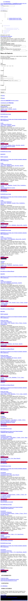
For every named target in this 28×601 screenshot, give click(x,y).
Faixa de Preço (4, 76)
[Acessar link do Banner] (3, 95)
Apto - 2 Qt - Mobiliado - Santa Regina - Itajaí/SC (11, 282)
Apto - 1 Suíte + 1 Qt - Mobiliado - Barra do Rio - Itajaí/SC (13, 239)
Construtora (3, 89)
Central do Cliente (4, 578)
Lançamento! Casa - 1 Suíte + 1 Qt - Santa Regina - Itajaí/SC (14, 552)
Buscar (2, 92)
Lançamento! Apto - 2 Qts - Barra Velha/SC (10, 474)
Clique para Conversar (5, 105)
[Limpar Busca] (5, 92)
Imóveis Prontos (4, 106)
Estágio (2, 85)
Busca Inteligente (4, 80)
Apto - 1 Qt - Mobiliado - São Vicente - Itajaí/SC (11, 357)
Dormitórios (3, 64)
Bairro (2, 75)
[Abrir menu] (1, 23)
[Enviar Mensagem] (26, 50)
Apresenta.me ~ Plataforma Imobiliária (9, 597)
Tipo (2, 63)
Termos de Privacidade (5, 43)
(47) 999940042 (6, 1)
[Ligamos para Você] (5, 35)
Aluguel (2, 262)
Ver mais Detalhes (4, 144)
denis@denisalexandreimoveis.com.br (9, 580)
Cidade (2, 70)
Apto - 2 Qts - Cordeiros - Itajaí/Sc (8, 125)
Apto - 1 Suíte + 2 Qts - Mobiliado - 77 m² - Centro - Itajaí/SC (14, 393)
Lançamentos (3, 417)
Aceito (12, 43)
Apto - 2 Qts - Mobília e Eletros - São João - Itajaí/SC (12, 165)
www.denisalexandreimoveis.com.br (19, 599)
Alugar (2, 300)
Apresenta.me (3, 596)
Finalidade (3, 58)
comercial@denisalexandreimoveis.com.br (10, 579)
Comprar (2, 142)
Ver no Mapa (3, 594)
